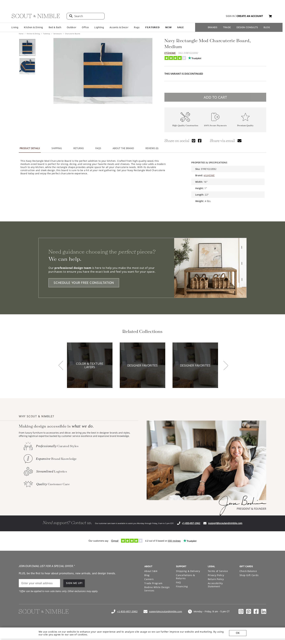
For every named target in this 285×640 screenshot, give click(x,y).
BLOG (267, 27)
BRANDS (212, 27)
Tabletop (47, 33)
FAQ (178, 582)
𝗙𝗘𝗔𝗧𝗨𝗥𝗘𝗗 (152, 27)
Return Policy (216, 579)
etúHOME (170, 53)
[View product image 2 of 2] (27, 66)
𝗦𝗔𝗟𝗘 (180, 27)
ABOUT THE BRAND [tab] (123, 148)
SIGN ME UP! (74, 583)
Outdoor (71, 27)
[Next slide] (225, 366)
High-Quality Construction (185, 125)
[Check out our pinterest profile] (248, 611)
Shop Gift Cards (249, 575)
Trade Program (153, 583)
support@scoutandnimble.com (225, 523)
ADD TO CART (215, 97)
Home (21, 33)
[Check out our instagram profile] (240, 611)
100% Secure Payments (215, 125)
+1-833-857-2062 (191, 523)
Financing (182, 586)
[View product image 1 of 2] (27, 47)
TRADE (227, 27)
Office (85, 27)
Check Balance (248, 571)
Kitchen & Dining (33, 27)
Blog (147, 575)
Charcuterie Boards (72, 33)
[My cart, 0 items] (270, 16)
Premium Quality (245, 125)
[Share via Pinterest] (193, 140)
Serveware (57, 33)
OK (238, 633)
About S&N (150, 571)
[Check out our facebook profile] (256, 611)
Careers (149, 579)
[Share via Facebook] (199, 140)
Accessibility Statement (215, 585)
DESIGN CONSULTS (247, 27)
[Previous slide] (60, 366)
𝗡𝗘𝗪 (168, 27)
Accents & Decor (119, 27)
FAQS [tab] (98, 148)
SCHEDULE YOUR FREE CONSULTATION (84, 283)
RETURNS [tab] (78, 148)
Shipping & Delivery (188, 571)
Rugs (137, 27)
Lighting (99, 27)
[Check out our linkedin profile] (263, 611)
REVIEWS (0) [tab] (151, 148)
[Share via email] (239, 140)
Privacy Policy (216, 575)
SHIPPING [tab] (56, 148)
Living (14, 27)
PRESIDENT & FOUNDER (251, 509)
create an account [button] (250, 16)
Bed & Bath (55, 27)
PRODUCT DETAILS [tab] (30, 148)
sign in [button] (230, 16)
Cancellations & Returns (185, 577)
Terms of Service (218, 571)
